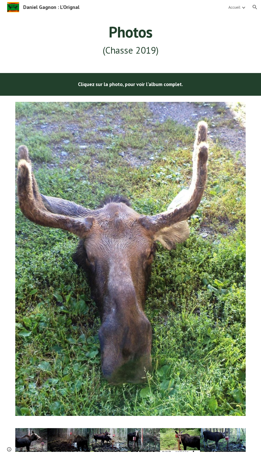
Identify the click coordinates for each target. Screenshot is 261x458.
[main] (130, 40)
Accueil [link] (234, 7)
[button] (255, 7)
